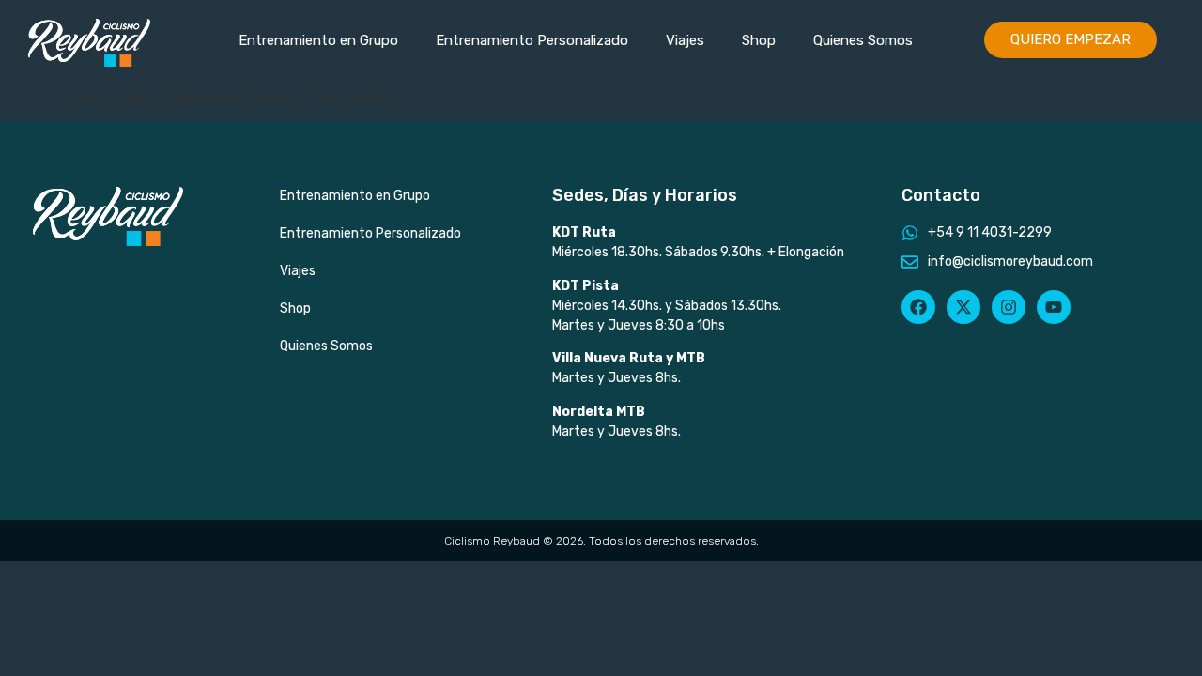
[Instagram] (1008, 307)
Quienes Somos (863, 40)
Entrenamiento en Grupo (318, 40)
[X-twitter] (963, 307)
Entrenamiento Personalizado (532, 40)
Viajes (685, 40)
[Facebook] (918, 307)
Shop (759, 40)
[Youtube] (1054, 307)
